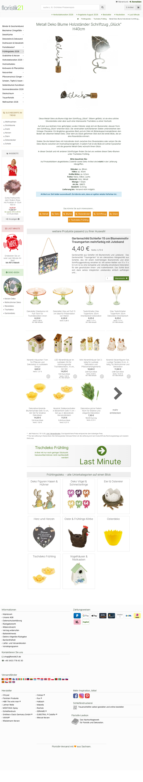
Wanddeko (9, 306)
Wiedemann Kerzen (11, 721)
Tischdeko (9, 309)
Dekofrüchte (7, 34)
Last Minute (134, 15)
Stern (7, 136)
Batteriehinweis (9, 633)
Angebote (14, 153)
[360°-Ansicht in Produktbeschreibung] (48, 376)
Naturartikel (7, 72)
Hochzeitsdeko (8, 64)
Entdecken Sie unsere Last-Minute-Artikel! (13, 259)
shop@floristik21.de (12, 657)
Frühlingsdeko (86, 19)
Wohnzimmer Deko (12, 302)
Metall (45, 214)
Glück (115, 214)
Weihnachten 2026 (10, 102)
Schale (8, 144)
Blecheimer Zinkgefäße (12, 30)
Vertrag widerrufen (11, 630)
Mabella (40, 705)
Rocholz (40, 708)
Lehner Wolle (8, 705)
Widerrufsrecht (9, 627)
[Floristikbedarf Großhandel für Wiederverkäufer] (15, 7)
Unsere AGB (8, 617)
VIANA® (6, 717)
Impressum (7, 614)
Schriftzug (101, 214)
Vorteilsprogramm (10, 646)
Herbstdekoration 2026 (63, 15)
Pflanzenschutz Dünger (12, 77)
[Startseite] (78, 19)
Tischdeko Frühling (100, 19)
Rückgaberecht (9, 624)
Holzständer (84, 214)
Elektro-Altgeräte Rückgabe (15, 637)
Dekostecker (10, 140)
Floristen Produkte (11, 698)
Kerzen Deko (10, 299)
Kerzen (8, 133)
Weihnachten (10, 122)
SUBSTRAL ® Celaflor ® (47, 714)
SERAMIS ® (42, 711)
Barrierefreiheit (9, 640)
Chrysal (6, 695)
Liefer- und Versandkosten (14, 643)
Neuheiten (120, 15)
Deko (56, 214)
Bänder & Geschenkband (13, 26)
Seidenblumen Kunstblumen (13, 85)
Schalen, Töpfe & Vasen (12, 81)
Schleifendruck (9, 711)
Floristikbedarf (8, 47)
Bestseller (106, 15)
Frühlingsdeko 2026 (10, 51)
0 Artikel (129, 7)
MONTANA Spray (10, 708)
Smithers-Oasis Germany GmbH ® (17, 714)
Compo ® (41, 695)
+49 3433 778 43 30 (13, 660)
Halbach (40, 701)
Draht (7, 129)
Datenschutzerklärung (12, 621)
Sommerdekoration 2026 (12, 89)
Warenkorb (123, 2)
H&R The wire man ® (12, 701)
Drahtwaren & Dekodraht (12, 43)
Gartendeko (9, 313)
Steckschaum (8, 93)
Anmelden (136, 2)
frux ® (39, 698)
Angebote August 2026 (87, 15)
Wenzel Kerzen (43, 717)
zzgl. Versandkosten (53, 433)
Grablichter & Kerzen (11, 55)
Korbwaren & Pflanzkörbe (13, 68)
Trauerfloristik (8, 98)
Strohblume (10, 125)
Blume (68, 214)
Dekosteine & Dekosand (12, 39)
